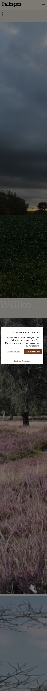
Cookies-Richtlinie (22, 361)
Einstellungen (13, 351)
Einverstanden (33, 351)
